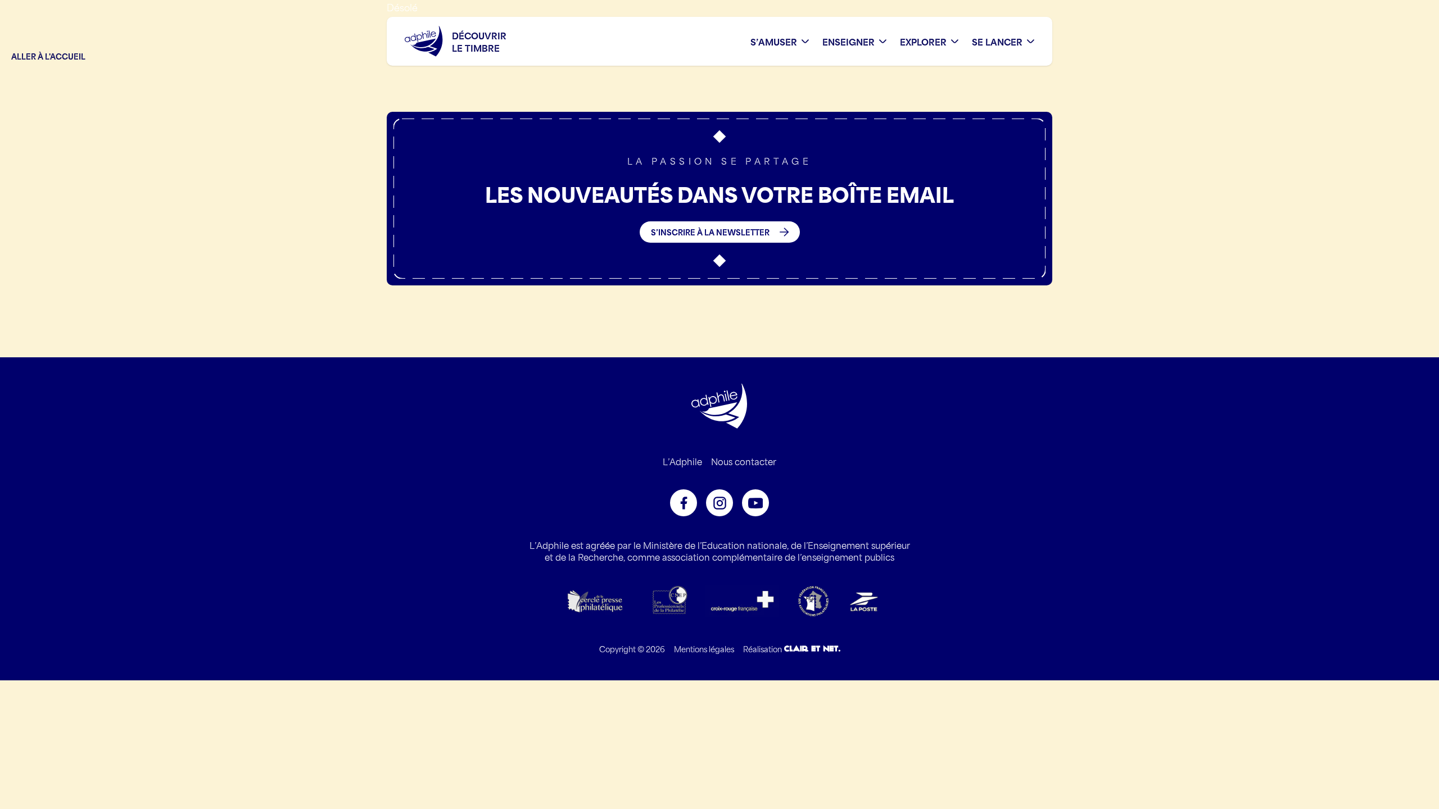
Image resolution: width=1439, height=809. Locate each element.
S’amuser (773, 41)
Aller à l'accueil (48, 56)
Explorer (923, 41)
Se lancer (997, 41)
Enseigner (848, 41)
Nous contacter (743, 461)
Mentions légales (704, 649)
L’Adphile (682, 461)
